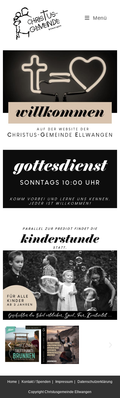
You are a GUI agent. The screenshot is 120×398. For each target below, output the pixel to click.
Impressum (64, 382)
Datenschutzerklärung (94, 382)
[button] (9, 344)
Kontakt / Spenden (36, 382)
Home (12, 382)
